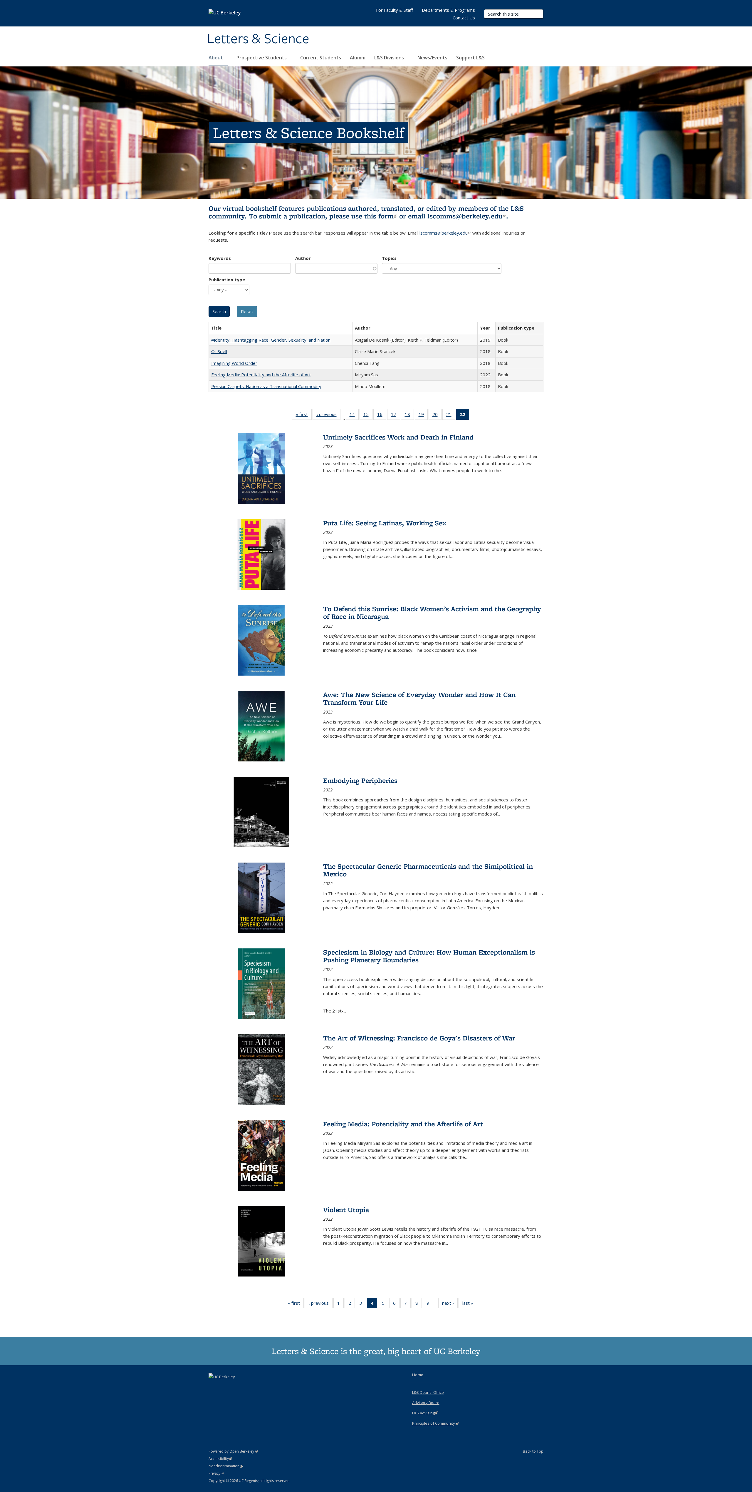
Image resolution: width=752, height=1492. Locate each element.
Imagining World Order (234, 363)
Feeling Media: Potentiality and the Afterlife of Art (261, 374)
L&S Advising (425, 1413)
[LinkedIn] (225, 1387)
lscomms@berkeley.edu (466, 215)
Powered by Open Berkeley (233, 1451)
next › (450, 1304)
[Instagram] (236, 1387)
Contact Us (464, 18)
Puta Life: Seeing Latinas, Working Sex (384, 522)
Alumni (357, 57)
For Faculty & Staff (394, 10)
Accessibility (220, 1458)
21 (450, 415)
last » (469, 1304)
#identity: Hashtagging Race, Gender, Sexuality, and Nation (270, 340)
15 (367, 415)
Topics (389, 258)
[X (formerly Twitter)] (214, 1387)
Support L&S (470, 57)
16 (381, 415)
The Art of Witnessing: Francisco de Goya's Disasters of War (419, 1037)
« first (304, 415)
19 (423, 415)
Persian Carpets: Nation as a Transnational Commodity (266, 386)
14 (354, 415)
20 (437, 415)
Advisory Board (425, 1402)
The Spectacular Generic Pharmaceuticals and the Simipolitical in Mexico (428, 870)
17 (395, 415)
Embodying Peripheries (360, 780)
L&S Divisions (389, 57)
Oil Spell (219, 351)
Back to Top (533, 1451)
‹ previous (328, 415)
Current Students (320, 57)
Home (417, 1374)
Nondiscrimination (226, 1465)
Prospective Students (262, 57)
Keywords (220, 258)
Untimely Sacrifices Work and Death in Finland (398, 437)
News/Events (432, 57)
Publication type (227, 280)
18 (409, 415)
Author (303, 258)
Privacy (216, 1473)
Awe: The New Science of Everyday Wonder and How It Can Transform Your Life (419, 698)
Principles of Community (435, 1423)
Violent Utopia (346, 1209)
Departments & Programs (448, 10)
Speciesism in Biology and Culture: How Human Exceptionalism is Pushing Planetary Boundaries (429, 956)
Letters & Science (258, 39)
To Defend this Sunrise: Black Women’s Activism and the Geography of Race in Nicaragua (432, 612)
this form (380, 215)
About (216, 57)
